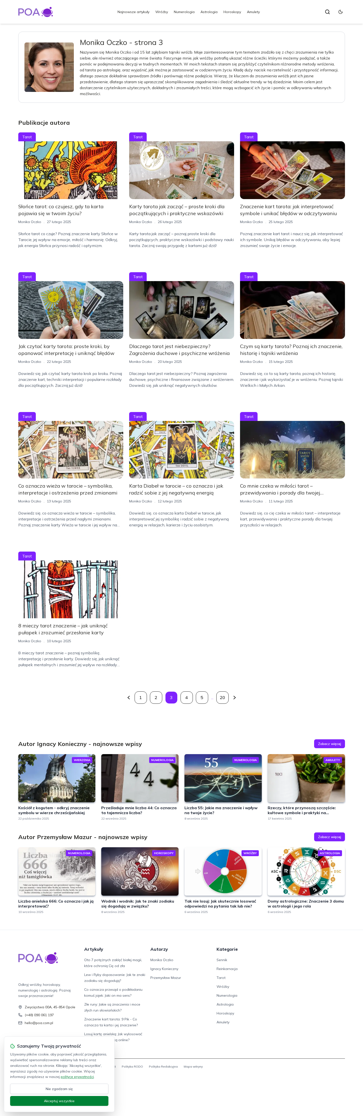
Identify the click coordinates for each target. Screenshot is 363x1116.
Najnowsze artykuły (133, 12)
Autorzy (159, 949)
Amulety (253, 12)
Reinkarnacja (227, 969)
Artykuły (93, 949)
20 (222, 697)
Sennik (222, 960)
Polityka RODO (132, 1066)
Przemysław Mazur (165, 977)
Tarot (27, 136)
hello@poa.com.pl (39, 1023)
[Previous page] (129, 698)
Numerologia (184, 12)
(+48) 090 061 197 (39, 1015)
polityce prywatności (77, 1077)
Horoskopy (232, 12)
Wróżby (161, 12)
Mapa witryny (193, 1066)
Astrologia (209, 12)
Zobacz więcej (329, 744)
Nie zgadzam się (59, 1089)
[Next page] (235, 698)
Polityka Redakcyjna (163, 1066)
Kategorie (227, 949)
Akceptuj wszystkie (59, 1101)
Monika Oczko (161, 960)
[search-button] (327, 12)
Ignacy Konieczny (164, 969)
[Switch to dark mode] (340, 11)
